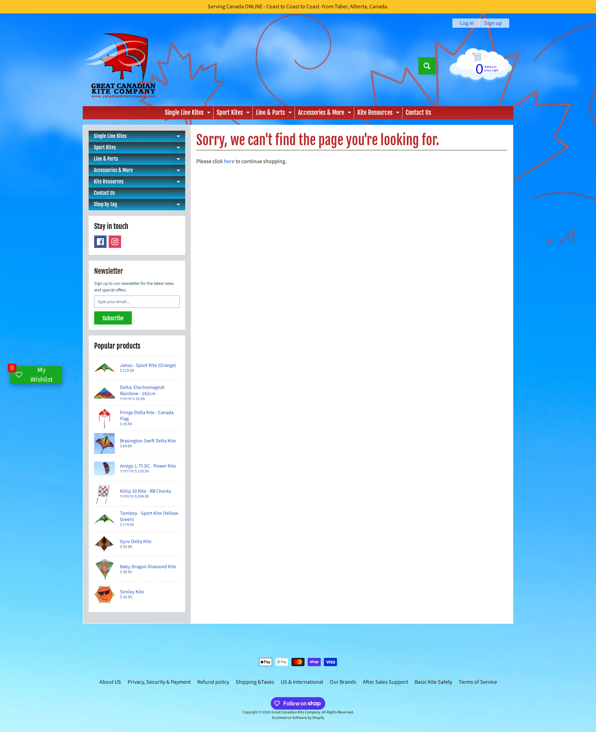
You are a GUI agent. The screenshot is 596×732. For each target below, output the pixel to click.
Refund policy (213, 682)
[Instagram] (115, 241)
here (229, 161)
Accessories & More (325, 114)
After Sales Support (385, 682)
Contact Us (418, 112)
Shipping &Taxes (255, 682)
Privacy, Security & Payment (159, 682)
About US (110, 682)
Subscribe (112, 318)
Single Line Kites (188, 114)
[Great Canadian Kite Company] (123, 66)
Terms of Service (478, 682)
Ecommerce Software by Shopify (298, 717)
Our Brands (343, 682)
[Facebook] (100, 241)
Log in (467, 23)
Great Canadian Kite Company (295, 712)
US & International (302, 682)
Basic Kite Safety (433, 682)
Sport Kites (234, 114)
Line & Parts (275, 114)
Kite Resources (379, 114)
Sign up (493, 23)
